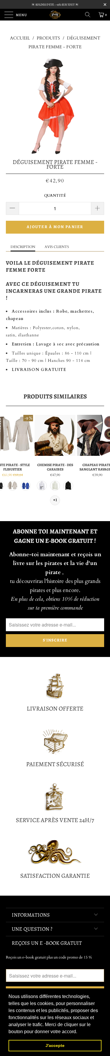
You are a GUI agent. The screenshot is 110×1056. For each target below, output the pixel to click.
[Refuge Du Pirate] (55, 14)
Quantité (55, 195)
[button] (79, 1032)
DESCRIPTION (23, 246)
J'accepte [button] (55, 1045)
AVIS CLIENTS (57, 246)
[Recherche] (89, 14)
